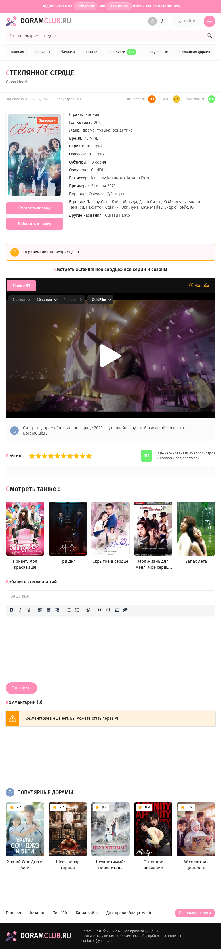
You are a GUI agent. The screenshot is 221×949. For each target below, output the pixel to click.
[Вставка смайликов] (88, 610)
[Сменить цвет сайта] (157, 21)
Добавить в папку (34, 223)
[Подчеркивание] (28, 610)
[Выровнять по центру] (48, 610)
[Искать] (209, 35)
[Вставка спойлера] (117, 610)
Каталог (92, 52)
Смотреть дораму (34, 207)
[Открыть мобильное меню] (209, 21)
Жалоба (201, 285)
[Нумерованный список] (77, 610)
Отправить (21, 687)
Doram (45, 21)
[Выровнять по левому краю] (40, 610)
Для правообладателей (128, 912)
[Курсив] (20, 610)
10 (89, 456)
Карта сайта (87, 912)
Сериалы (42, 52)
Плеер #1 (21, 285)
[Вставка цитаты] (99, 610)
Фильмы (68, 52)
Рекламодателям (195, 912)
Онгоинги (122, 52)
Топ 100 (60, 912)
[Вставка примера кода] (108, 610)
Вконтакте (119, 6)
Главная (17, 52)
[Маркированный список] (68, 610)
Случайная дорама (194, 52)
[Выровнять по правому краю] (57, 610)
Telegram (85, 6)
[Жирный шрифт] (11, 610)
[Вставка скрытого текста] (125, 610)
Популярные (157, 52)
